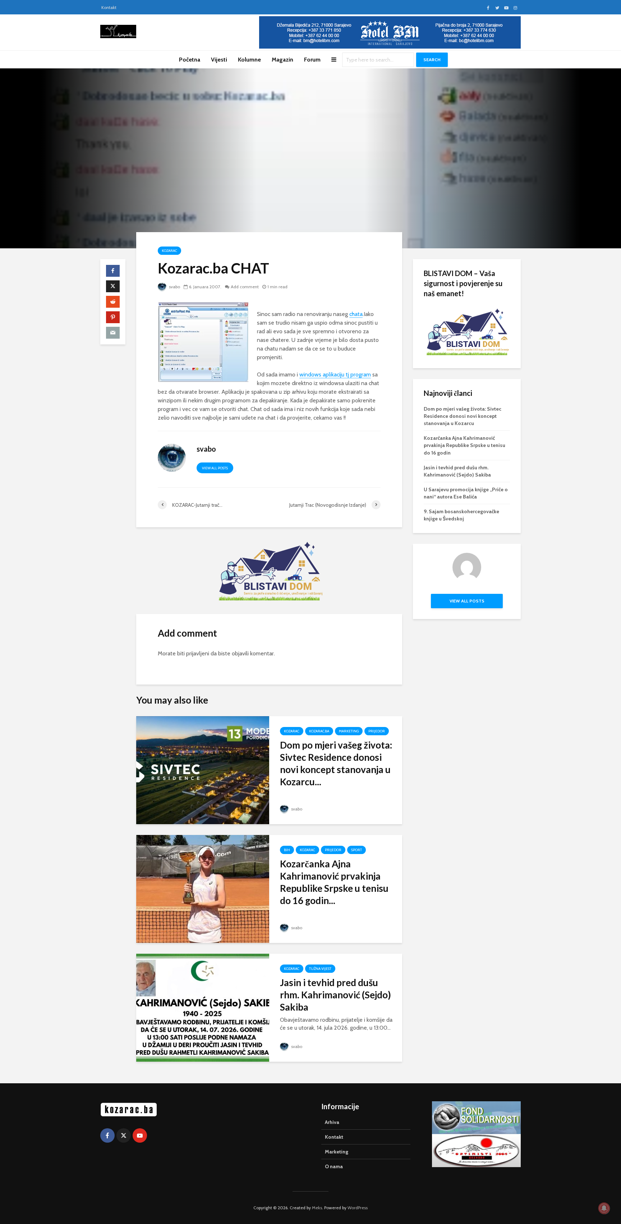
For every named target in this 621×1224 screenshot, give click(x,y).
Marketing (349, 731)
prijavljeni (197, 653)
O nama (334, 1166)
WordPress (358, 1207)
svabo (174, 286)
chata (356, 314)
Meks (317, 1207)
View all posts (215, 468)
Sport (356, 850)
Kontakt (108, 7)
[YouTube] (140, 1135)
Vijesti (219, 59)
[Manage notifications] (604, 1208)
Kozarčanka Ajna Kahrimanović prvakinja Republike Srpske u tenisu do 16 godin (464, 445)
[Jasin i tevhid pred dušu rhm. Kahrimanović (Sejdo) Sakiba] (202, 1007)
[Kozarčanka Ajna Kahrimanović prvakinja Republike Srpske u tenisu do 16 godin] (202, 888)
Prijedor (376, 731)
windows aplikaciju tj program (335, 374)
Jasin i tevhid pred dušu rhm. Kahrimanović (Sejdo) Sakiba (335, 995)
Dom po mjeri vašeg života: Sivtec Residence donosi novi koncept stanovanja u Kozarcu (462, 416)
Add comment (245, 286)
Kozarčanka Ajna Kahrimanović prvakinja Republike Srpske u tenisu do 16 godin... (334, 882)
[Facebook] (107, 1135)
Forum (312, 59)
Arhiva (332, 1122)
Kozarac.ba (319, 731)
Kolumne (249, 59)
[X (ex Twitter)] (123, 1135)
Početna (189, 59)
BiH (287, 850)
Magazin (282, 59)
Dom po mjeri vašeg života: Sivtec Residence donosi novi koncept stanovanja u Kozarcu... (336, 763)
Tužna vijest (320, 968)
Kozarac (169, 250)
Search (432, 59)
